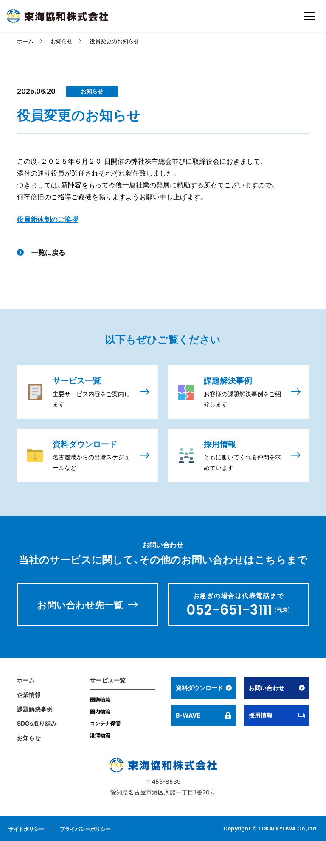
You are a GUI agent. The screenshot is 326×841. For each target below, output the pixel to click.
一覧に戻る (48, 252)
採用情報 (261, 715)
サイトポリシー (26, 829)
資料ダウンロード (199, 687)
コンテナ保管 (105, 723)
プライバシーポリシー (85, 829)
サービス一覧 (108, 680)
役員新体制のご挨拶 (47, 219)
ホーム (25, 41)
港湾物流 (100, 735)
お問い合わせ (266, 687)
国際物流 (100, 699)
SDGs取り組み (37, 723)
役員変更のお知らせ (114, 41)
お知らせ (62, 41)
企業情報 (29, 694)
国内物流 (100, 711)
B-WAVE (188, 715)
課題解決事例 (35, 708)
